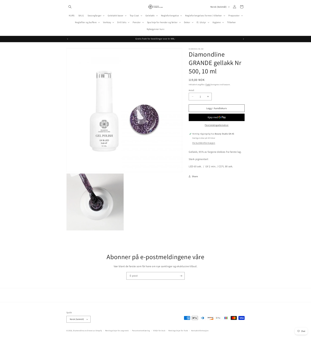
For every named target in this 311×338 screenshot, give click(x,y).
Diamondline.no (80, 330)
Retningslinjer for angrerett (117, 330)
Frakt (208, 84)
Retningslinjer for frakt (178, 330)
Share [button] (195, 176)
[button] (70, 6)
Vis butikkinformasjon (203, 142)
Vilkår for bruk (159, 330)
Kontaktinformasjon (200, 330)
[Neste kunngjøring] (243, 39)
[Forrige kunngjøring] (67, 39)
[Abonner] (180, 276)
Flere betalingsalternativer (217, 125)
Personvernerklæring (141, 330)
